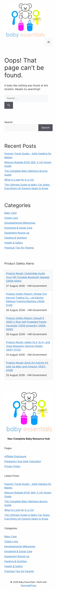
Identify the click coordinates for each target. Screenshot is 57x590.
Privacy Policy (12, 466)
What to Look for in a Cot (19, 179)
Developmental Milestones (19, 222)
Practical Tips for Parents (19, 247)
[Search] (8, 105)
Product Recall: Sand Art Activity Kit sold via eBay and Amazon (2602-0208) (27, 366)
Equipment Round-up (16, 232)
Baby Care (10, 212)
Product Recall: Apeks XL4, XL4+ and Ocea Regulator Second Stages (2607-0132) (28, 346)
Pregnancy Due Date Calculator (22, 461)
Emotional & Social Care (18, 227)
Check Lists (11, 217)
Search (8, 122)
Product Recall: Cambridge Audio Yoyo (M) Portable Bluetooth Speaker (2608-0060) (28, 277)
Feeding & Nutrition (15, 237)
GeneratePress (28, 585)
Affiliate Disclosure (15, 456)
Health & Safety (13, 242)
